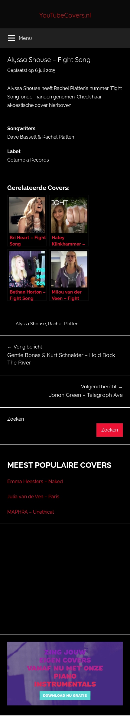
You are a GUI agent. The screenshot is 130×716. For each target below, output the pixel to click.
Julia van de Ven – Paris (33, 496)
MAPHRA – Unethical (30, 512)
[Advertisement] (65, 586)
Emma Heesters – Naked (35, 481)
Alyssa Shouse (31, 323)
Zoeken (15, 419)
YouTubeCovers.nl (65, 15)
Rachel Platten (63, 323)
